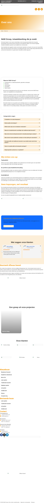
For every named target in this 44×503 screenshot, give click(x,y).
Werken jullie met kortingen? (11, 123)
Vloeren (2, 393)
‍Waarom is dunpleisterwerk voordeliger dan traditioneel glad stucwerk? (20, 130)
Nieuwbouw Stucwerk (5, 372)
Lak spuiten (3, 388)
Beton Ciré (3, 377)
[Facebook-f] (1, 434)
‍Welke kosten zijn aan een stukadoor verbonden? (15, 126)
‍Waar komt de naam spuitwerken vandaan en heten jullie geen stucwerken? (21, 137)
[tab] (22, 119)
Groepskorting (4, 395)
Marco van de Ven (30, 246)
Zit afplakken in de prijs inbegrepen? (12, 119)
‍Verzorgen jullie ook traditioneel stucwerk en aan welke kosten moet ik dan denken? (21, 142)
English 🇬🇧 (40, 2)
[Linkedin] (7, 434)
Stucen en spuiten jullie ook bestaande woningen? (16, 146)
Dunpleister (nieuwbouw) (6, 374)
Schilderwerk (4, 390)
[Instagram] (4, 434)
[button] (42, 9)
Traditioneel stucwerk (6, 382)
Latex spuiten (4, 380)
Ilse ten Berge (10, 246)
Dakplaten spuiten (5, 385)
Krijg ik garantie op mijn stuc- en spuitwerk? (14, 149)
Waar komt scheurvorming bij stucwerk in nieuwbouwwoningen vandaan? (21, 133)
